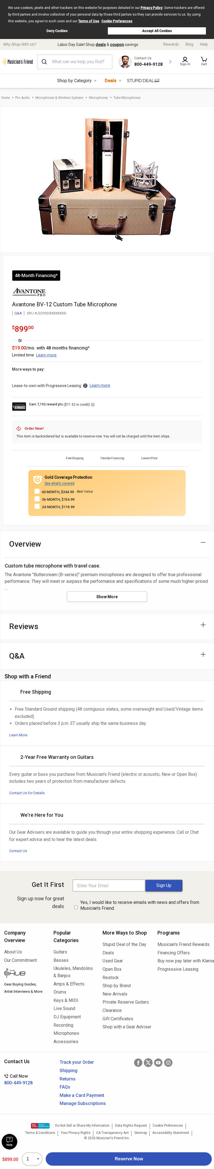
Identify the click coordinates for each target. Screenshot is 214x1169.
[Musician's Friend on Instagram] (168, 1063)
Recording (63, 1025)
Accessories (66, 1041)
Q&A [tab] (17, 656)
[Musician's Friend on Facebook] (138, 1063)
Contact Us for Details (27, 793)
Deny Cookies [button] (57, 31)
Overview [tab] (25, 544)
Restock (111, 977)
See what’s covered (59, 483)
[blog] (24, 973)
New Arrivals (115, 994)
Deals (110, 80)
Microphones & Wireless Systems (59, 98)
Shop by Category (74, 80)
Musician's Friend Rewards (183, 944)
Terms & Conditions (40, 1133)
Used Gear (113, 960)
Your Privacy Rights (76, 1133)
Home (5, 98)
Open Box (112, 969)
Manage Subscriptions (83, 1103)
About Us (13, 952)
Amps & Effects (69, 984)
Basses (61, 960)
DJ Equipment (67, 1016)
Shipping (68, 1070)
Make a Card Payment (82, 1095)
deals (101, 44)
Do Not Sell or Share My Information (82, 1126)
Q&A (18, 313)
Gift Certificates (118, 1018)
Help (204, 44)
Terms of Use (88, 21)
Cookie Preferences (116, 21)
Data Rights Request (131, 1126)
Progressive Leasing (177, 969)
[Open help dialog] (9, 1142)
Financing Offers (173, 952)
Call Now (18, 1079)
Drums (60, 992)
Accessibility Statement (170, 1133)
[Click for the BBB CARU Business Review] (40, 1126)
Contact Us (18, 851)
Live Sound (64, 1008)
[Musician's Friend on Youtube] (158, 1063)
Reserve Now (129, 1158)
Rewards (171, 44)
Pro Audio (22, 98)
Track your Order (77, 1062)
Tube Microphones (126, 98)
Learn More (18, 735)
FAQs (65, 1087)
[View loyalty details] (93, 405)
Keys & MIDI (66, 1000)
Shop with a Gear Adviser (126, 1026)
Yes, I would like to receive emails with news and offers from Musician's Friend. (139, 905)
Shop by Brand (117, 985)
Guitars (60, 952)
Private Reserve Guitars (126, 1002)
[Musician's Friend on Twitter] (148, 1063)
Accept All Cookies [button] (157, 31)
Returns (68, 1079)
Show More (107, 597)
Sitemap (140, 1133)
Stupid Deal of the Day (124, 944)
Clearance (112, 1010)
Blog (189, 44)
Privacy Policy (151, 8)
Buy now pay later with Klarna (183, 960)
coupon (117, 44)
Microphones (98, 98)
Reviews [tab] (23, 626)
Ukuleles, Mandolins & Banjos (73, 972)
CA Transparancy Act (112, 1133)
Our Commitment (20, 960)
